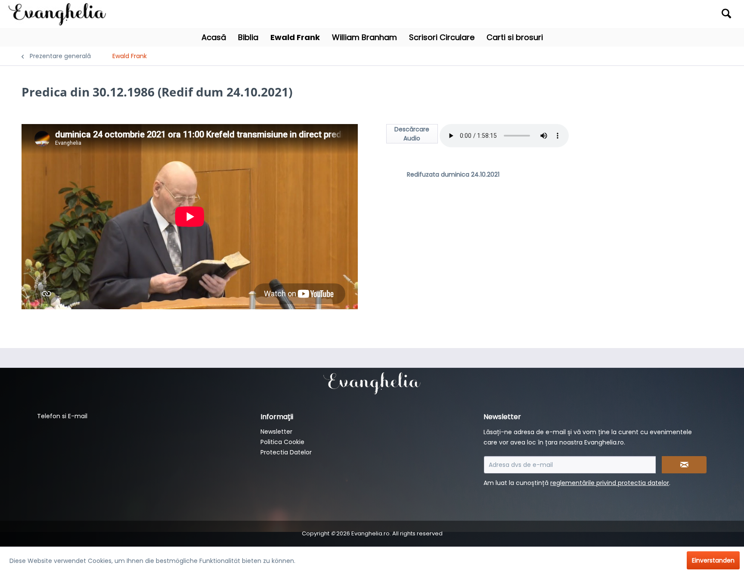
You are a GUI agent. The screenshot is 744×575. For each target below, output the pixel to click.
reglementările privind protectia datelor (609, 483)
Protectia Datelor (286, 452)
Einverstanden (713, 560)
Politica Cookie (282, 442)
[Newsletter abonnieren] (684, 464)
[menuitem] (646, 14)
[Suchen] (726, 13)
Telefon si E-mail (62, 416)
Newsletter (276, 431)
